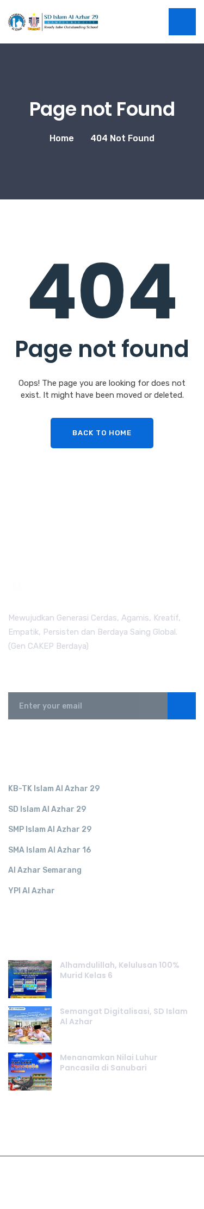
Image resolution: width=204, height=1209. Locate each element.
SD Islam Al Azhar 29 (47, 809)
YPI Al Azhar (31, 890)
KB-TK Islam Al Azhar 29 (54, 788)
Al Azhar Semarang (45, 870)
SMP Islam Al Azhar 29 (49, 829)
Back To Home (102, 433)
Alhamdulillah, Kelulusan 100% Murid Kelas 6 (120, 970)
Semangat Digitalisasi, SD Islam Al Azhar (124, 1017)
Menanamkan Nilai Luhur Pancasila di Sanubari (108, 1063)
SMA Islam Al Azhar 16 (49, 850)
